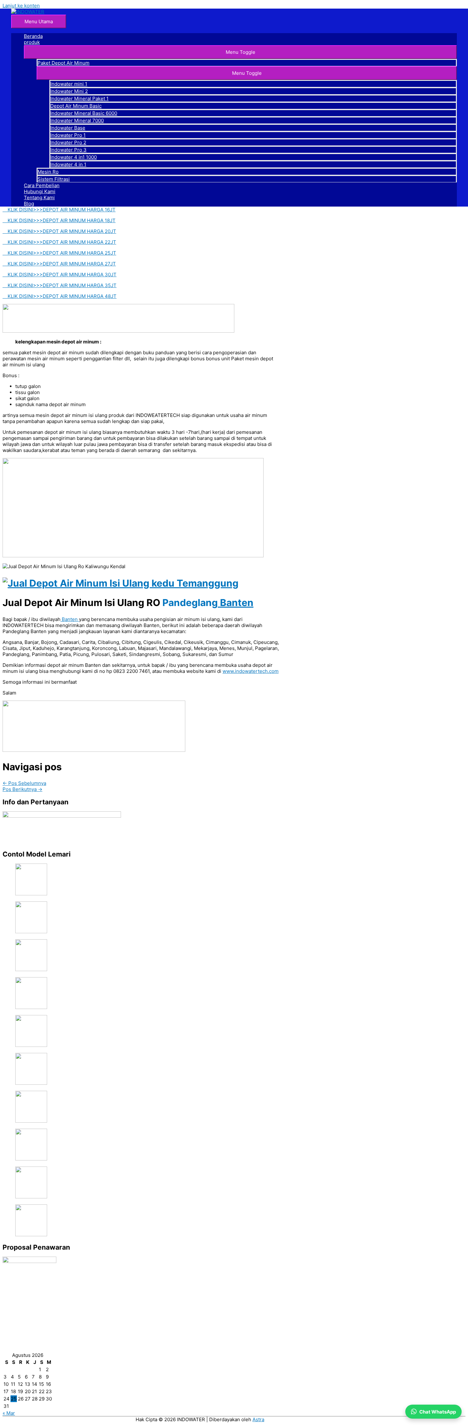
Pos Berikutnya (22, 789)
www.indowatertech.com (251, 671)
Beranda (33, 36)
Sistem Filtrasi (54, 179)
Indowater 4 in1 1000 (73, 157)
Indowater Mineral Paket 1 (79, 98)
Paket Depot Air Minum (63, 63)
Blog (29, 204)
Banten (235, 602)
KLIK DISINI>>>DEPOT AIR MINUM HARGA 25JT (59, 253)
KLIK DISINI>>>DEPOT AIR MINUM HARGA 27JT (59, 264)
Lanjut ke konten (21, 6)
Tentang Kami (39, 197)
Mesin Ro (48, 172)
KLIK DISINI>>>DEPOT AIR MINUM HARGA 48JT (60, 296)
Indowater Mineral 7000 (77, 120)
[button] (240, 52)
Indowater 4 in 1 (68, 164)
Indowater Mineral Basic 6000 (83, 113)
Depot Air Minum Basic (76, 106)
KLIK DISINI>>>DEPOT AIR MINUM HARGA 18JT (59, 220)
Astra (258, 1419)
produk (32, 42)
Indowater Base (67, 128)
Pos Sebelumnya (24, 783)
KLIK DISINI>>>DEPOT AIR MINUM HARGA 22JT (59, 242)
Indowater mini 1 (68, 84)
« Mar (9, 1413)
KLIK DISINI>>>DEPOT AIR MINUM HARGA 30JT (60, 275)
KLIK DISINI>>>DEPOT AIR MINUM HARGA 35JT (60, 285)
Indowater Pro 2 (68, 142)
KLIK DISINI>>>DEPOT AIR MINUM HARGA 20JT (59, 231)
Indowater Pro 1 (68, 135)
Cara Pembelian (42, 185)
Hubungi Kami (39, 191)
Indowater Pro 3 (68, 150)
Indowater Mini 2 (69, 91)
